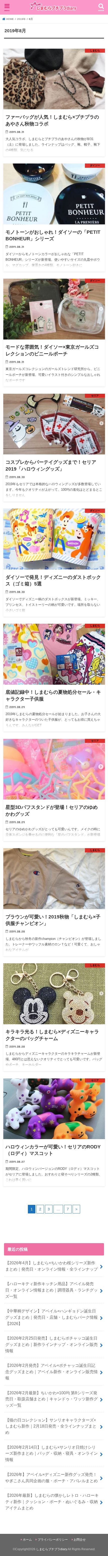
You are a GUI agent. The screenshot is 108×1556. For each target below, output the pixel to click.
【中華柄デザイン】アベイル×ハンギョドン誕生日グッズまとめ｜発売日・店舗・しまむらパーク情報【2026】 (51, 1317)
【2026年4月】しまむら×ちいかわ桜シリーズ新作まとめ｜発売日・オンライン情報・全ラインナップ (51, 1266)
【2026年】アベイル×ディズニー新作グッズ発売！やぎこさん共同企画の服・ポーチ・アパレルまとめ (51, 1477)
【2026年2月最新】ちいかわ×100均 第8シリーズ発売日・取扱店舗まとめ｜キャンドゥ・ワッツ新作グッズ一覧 (51, 1399)
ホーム (27, 1539)
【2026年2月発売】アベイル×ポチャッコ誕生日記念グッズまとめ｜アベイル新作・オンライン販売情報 (51, 1371)
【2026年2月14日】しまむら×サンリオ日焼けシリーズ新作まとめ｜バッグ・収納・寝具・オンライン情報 (51, 1453)
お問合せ (80, 1539)
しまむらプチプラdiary (51, 1549)
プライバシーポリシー (53, 1539)
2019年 (21, 19)
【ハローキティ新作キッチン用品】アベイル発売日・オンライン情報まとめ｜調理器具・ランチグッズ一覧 (51, 1289)
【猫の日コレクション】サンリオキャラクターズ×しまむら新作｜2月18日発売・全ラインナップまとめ (50, 1426)
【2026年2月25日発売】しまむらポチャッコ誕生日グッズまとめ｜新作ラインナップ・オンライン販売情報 (51, 1344)
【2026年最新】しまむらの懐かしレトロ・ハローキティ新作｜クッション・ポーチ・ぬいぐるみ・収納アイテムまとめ (52, 1501)
